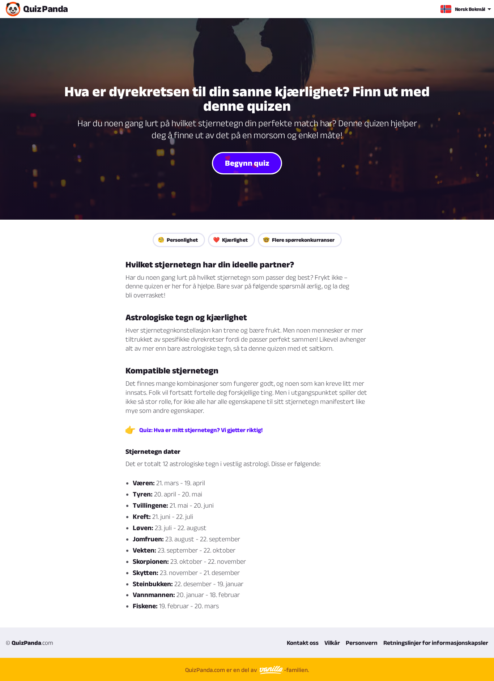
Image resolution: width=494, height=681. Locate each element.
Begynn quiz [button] (247, 162)
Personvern (362, 642)
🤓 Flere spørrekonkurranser (299, 240)
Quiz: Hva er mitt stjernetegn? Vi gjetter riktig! (201, 430)
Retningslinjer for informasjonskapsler (435, 642)
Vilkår (332, 642)
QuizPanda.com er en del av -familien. (247, 670)
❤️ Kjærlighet (230, 240)
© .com (29, 642)
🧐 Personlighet (178, 240)
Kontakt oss (303, 642)
